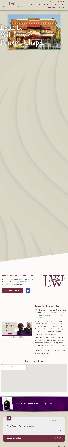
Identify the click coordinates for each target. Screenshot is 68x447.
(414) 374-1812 (22, 282)
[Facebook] (28, 290)
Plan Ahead (59, 5)
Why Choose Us (36, 5)
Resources (51, 7)
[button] (17, 330)
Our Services (48, 5)
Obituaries (61, 7)
